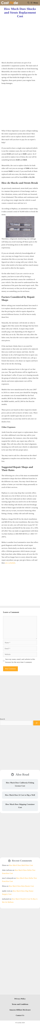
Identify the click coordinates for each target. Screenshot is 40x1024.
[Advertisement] (20, 38)
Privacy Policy (20, 999)
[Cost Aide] (9, 3)
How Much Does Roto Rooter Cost (21, 886)
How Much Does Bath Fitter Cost (21, 865)
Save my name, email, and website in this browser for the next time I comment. (20, 660)
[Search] (36, 723)
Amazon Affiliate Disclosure (20, 1010)
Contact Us (20, 1015)
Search (2, 719)
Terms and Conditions (20, 1004)
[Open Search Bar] (28, 3)
